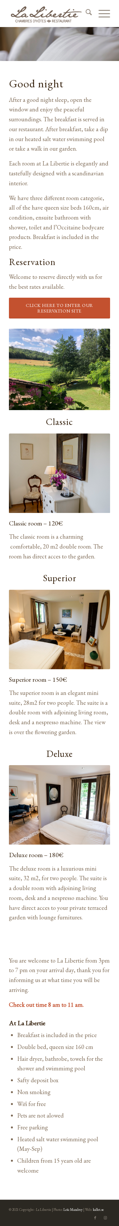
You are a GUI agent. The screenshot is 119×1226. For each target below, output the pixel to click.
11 (86, 663)
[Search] (85, 13)
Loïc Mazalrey (73, 1209)
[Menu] (101, 13)
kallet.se (98, 1209)
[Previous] (24, 473)
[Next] (95, 473)
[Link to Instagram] (105, 1218)
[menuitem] (85, 13)
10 (80, 663)
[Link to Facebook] (95, 1218)
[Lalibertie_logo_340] (49, 13)
